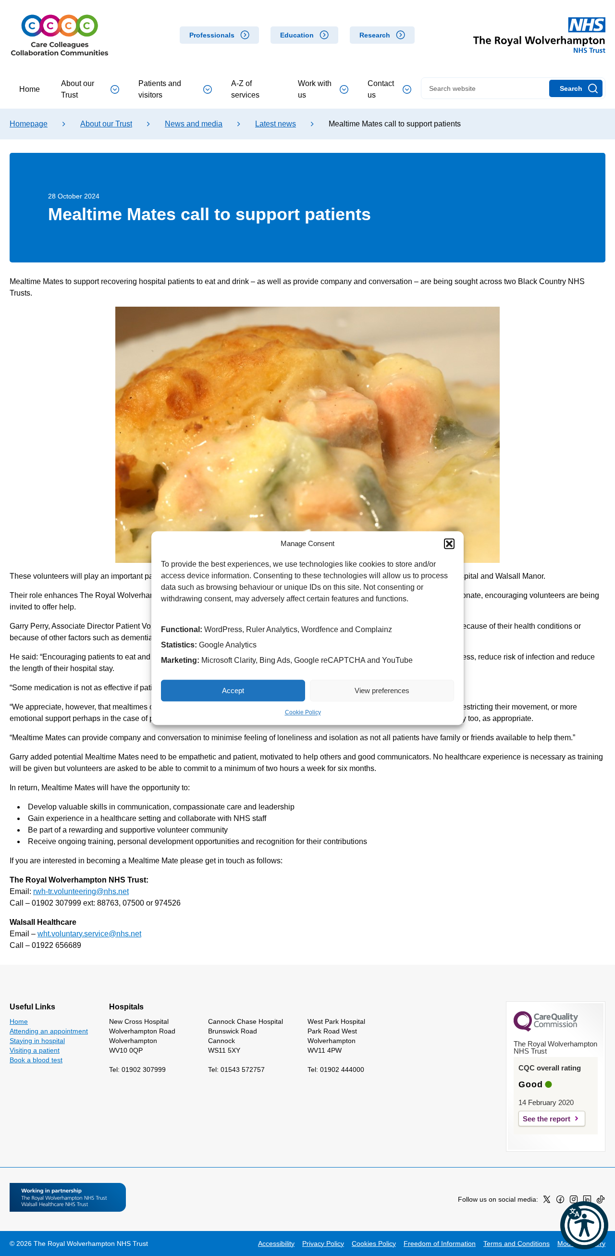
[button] (449, 543)
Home (29, 89)
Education (297, 35)
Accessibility (276, 1243)
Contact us (381, 89)
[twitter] (547, 1201)
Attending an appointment (49, 1031)
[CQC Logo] (546, 1029)
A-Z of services (245, 89)
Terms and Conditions (516, 1243)
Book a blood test (36, 1060)
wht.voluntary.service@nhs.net (89, 934)
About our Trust (77, 89)
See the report (546, 1119)
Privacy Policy (323, 1243)
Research (374, 35)
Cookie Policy (303, 712)
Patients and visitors (159, 89)
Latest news (275, 124)
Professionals (211, 35)
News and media (193, 124)
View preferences (382, 690)
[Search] (576, 88)
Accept (233, 690)
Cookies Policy (374, 1243)
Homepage (29, 124)
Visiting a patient (35, 1050)
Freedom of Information (440, 1243)
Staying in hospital (37, 1041)
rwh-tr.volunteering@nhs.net (81, 891)
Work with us (315, 89)
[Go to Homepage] (60, 35)
